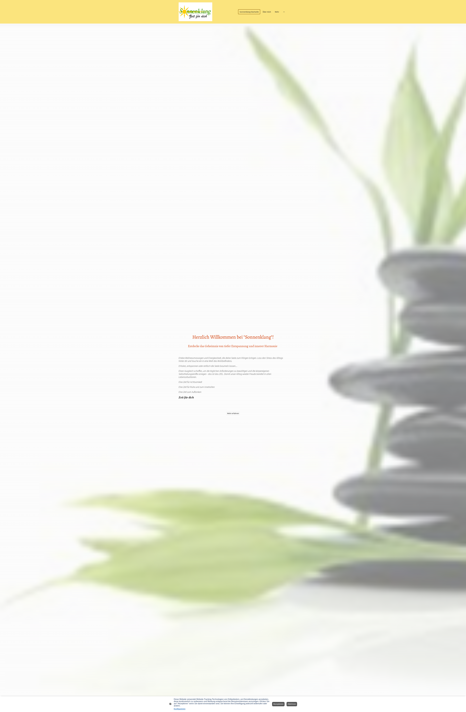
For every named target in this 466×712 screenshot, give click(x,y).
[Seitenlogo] (195, 11)
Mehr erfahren (233, 413)
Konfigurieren (179, 709)
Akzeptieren (278, 704)
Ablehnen (292, 704)
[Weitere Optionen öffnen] (284, 11)
